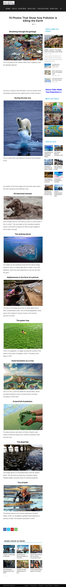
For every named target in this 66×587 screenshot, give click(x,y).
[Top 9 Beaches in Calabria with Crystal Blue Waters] (48, 148)
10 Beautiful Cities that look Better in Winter (48, 168)
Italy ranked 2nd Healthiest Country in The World (53, 120)
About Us (27, 585)
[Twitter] (8, 529)
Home (8, 8)
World (5, 552)
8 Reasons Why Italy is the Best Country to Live (53, 109)
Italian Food (43, 8)
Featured (22, 8)
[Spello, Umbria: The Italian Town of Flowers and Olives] (53, 41)
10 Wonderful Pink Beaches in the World (58, 180)
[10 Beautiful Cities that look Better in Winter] (48, 162)
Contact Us (56, 585)
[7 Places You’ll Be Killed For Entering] (9, 549)
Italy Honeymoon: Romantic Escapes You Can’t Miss (22, 556)
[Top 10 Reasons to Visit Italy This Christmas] (48, 175)
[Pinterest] (12, 529)
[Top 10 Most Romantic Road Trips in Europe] (47, 80)
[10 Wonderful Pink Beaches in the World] (58, 175)
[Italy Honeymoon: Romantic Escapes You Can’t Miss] (23, 549)
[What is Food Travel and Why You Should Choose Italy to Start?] (36, 549)
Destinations (19, 552)
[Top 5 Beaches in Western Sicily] (47, 66)
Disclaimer (40, 585)
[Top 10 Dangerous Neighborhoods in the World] (9, 564)
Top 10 (14, 8)
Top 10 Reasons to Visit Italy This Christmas (48, 180)
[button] (61, 8)
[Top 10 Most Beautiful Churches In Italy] (58, 148)
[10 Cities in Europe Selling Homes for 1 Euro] (23, 564)
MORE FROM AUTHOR (14, 541)
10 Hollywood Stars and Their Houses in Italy (48, 193)
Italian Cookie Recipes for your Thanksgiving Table (57, 72)
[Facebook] (4, 529)
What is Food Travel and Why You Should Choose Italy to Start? (36, 556)
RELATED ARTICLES (13, 538)
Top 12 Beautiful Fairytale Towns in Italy (58, 168)
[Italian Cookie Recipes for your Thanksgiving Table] (47, 72)
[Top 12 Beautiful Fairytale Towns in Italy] (58, 162)
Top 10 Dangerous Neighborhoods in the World (8, 571)
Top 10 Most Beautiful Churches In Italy (58, 154)
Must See (31, 8)
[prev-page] (4, 576)
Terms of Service (48, 585)
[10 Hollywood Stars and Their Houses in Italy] (48, 187)
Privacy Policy (33, 585)
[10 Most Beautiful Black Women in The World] (36, 564)
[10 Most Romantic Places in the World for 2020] (58, 187)
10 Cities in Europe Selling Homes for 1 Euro (21, 571)
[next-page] (7, 576)
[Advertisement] (23, 78)
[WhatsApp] (16, 529)
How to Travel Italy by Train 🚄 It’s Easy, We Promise (52, 131)
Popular (53, 8)
